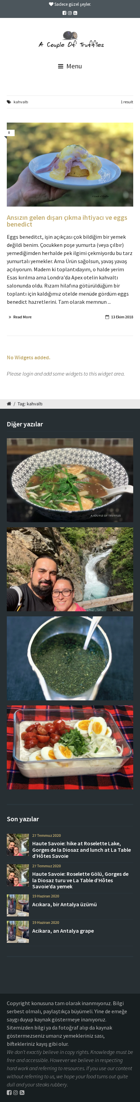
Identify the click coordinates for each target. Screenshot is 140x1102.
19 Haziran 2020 (45, 896)
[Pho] (70, 480)
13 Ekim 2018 (122, 317)
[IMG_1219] (70, 569)
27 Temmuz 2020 (46, 835)
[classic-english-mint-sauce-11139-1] (70, 658)
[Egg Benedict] (70, 165)
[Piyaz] (70, 747)
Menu (73, 66)
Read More (22, 317)
